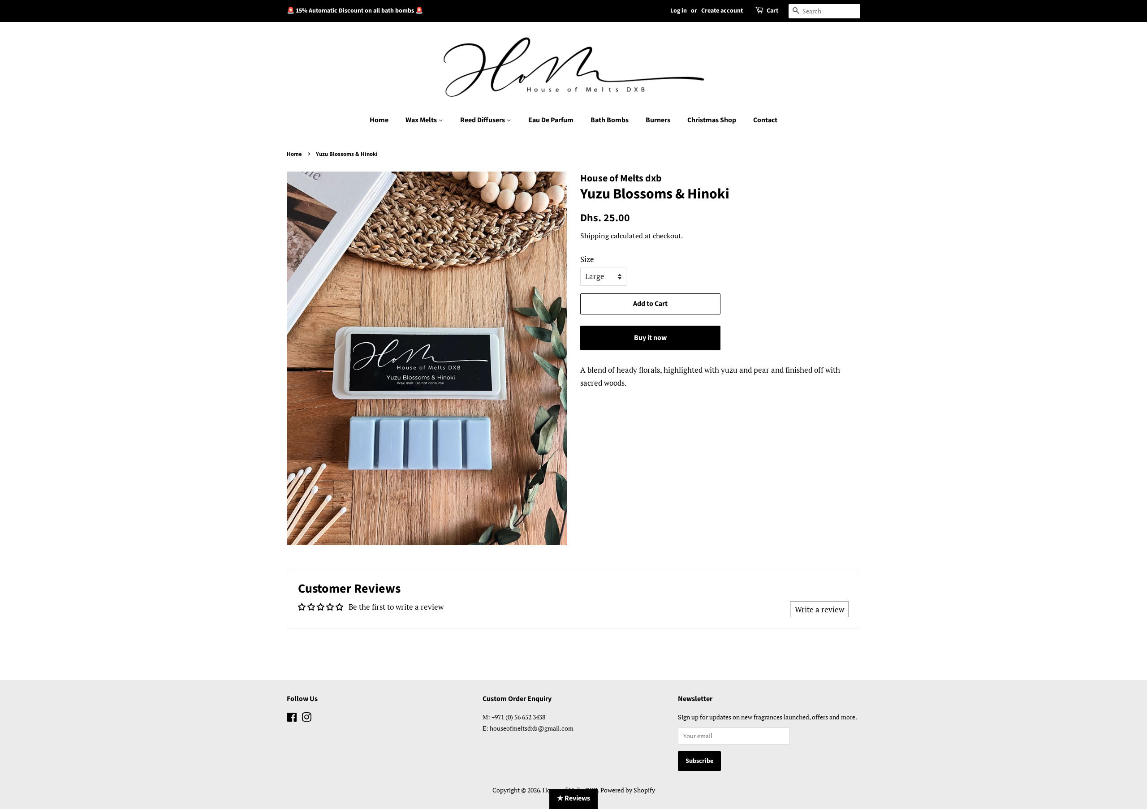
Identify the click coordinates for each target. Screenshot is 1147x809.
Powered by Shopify (627, 790)
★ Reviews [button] (573, 798)
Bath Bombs (610, 120)
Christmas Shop (711, 120)
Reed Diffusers (483, 120)
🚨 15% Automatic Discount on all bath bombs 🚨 (355, 10)
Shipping (594, 236)
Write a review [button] (819, 609)
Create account (722, 10)
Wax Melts (421, 120)
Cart (772, 10)
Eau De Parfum (551, 120)
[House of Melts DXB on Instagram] (306, 718)
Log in (678, 10)
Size (587, 259)
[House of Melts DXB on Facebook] (292, 718)
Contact (765, 120)
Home (379, 120)
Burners (658, 120)
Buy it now (650, 338)
